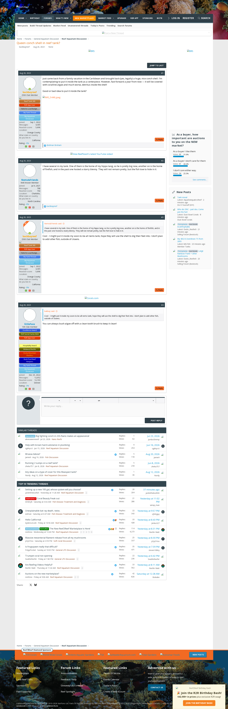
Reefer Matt (154, 532)
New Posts (184, 192)
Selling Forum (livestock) (187, 234)
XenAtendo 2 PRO (24, 706)
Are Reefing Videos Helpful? (39, 564)
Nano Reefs (57, 439)
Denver (37, 382)
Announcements (69, 673)
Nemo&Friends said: (53, 223)
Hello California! (33, 519)
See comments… (200, 179)
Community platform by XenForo (42, 703)
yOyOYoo (29, 541)
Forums (48, 18)
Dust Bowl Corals (184, 219)
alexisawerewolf (32, 439)
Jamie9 (28, 457)
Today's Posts (97, 25)
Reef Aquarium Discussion (57, 448)
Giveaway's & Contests (72, 685)
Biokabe (156, 577)
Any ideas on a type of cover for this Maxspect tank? (51, 472)
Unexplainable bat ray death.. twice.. (42, 510)
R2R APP (134, 18)
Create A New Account (114, 691)
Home (21, 18)
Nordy (27, 475)
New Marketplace (84, 18)
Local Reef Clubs (24, 679)
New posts (22, 25)
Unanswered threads (78, 25)
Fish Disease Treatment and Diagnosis (69, 502)
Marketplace (22, 673)
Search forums (125, 25)
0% (27, 143)
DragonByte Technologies (141, 703)
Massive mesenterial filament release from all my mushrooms (55, 537)
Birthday (35, 18)
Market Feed (104, 18)
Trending (110, 25)
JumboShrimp (154, 439)
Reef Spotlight (68, 691)
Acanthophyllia (187, 225)
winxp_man (155, 505)
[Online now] (29, 89)
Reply (160, 139)
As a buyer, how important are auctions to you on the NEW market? (188, 140)
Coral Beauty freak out (48, 498)
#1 (162, 73)
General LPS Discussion (66, 550)
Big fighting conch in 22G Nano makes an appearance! (62, 436)
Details (157, 703)
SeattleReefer (31, 559)
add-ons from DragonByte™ (106, 703)
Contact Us (157, 687)
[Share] (158, 73)
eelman (28, 514)
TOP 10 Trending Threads (33, 484)
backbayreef (24, 47)
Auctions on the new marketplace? (42, 573)
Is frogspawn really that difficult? (41, 546)
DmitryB (28, 502)
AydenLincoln (31, 523)
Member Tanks (183, 246)
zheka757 (29, 466)
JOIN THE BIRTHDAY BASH (199, 703)
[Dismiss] (209, 32)
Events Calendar (111, 679)
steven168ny (154, 550)
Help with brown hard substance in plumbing (47, 445)
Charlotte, (36, 193)
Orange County (33, 132)
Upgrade (121, 18)
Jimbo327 (155, 523)
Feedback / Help (69, 679)
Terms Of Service (111, 673)
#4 (162, 305)
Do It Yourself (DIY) (185, 205)
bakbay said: (49, 311)
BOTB (159, 18)
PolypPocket (30, 550)
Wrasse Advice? (32, 454)
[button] (26, 18)
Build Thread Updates (40, 25)
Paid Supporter (23, 691)
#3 (162, 217)
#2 (162, 160)
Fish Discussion (51, 457)
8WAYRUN (53, 706)
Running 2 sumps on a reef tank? (41, 463)
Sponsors (147, 18)
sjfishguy (156, 514)
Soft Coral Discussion (63, 541)
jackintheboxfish (32, 492)
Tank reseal (182, 197)
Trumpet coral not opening (38, 555)
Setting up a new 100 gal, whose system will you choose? (53, 489)
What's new (62, 18)
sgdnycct (29, 448)
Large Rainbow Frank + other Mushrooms (190, 253)
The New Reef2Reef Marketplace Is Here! (69, 528)
